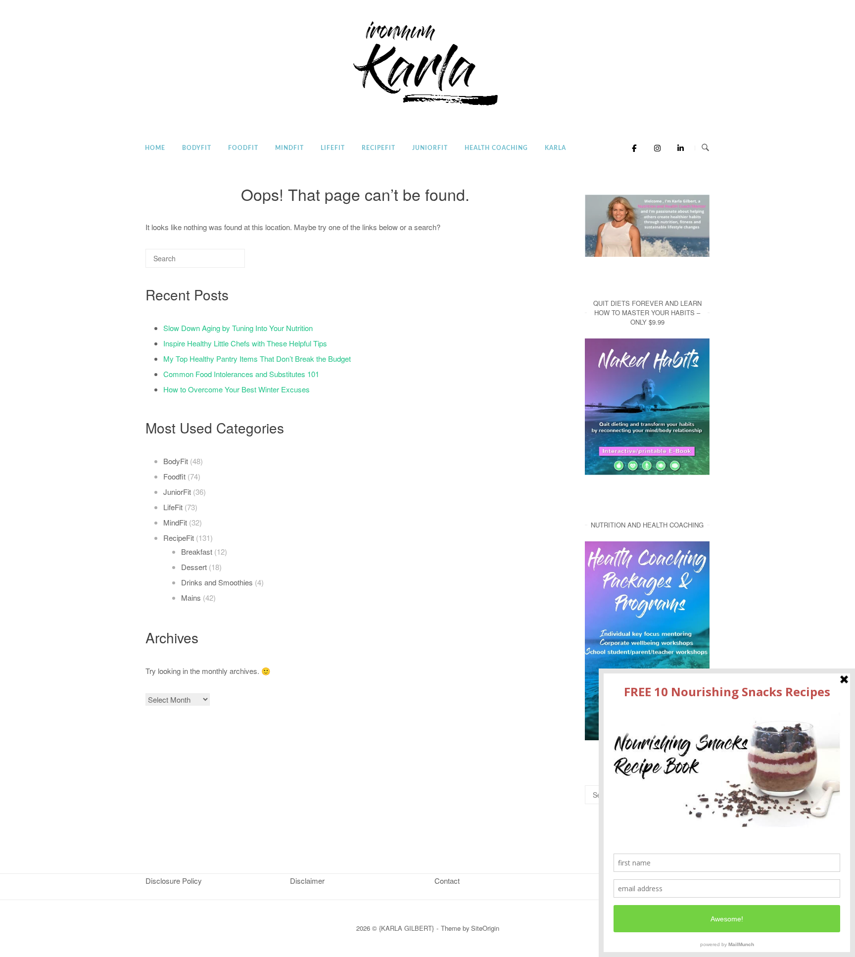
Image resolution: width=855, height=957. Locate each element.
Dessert (194, 567)
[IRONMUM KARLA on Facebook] (631, 148)
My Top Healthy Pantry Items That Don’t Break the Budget (257, 358)
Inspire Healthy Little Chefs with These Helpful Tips (245, 343)
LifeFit (333, 148)
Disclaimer (307, 880)
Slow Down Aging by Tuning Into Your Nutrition (238, 328)
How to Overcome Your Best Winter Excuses (236, 389)
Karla (555, 148)
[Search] (223, 262)
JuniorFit (430, 148)
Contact (447, 880)
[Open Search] (705, 148)
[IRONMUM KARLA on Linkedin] (677, 148)
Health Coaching (496, 148)
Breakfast (196, 551)
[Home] (427, 106)
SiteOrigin (485, 928)
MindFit (289, 148)
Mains (191, 597)
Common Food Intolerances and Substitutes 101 (241, 374)
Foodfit (243, 148)
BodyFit (196, 148)
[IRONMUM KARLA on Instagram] (655, 148)
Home (155, 148)
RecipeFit (378, 148)
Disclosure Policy (173, 880)
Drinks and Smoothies (217, 582)
